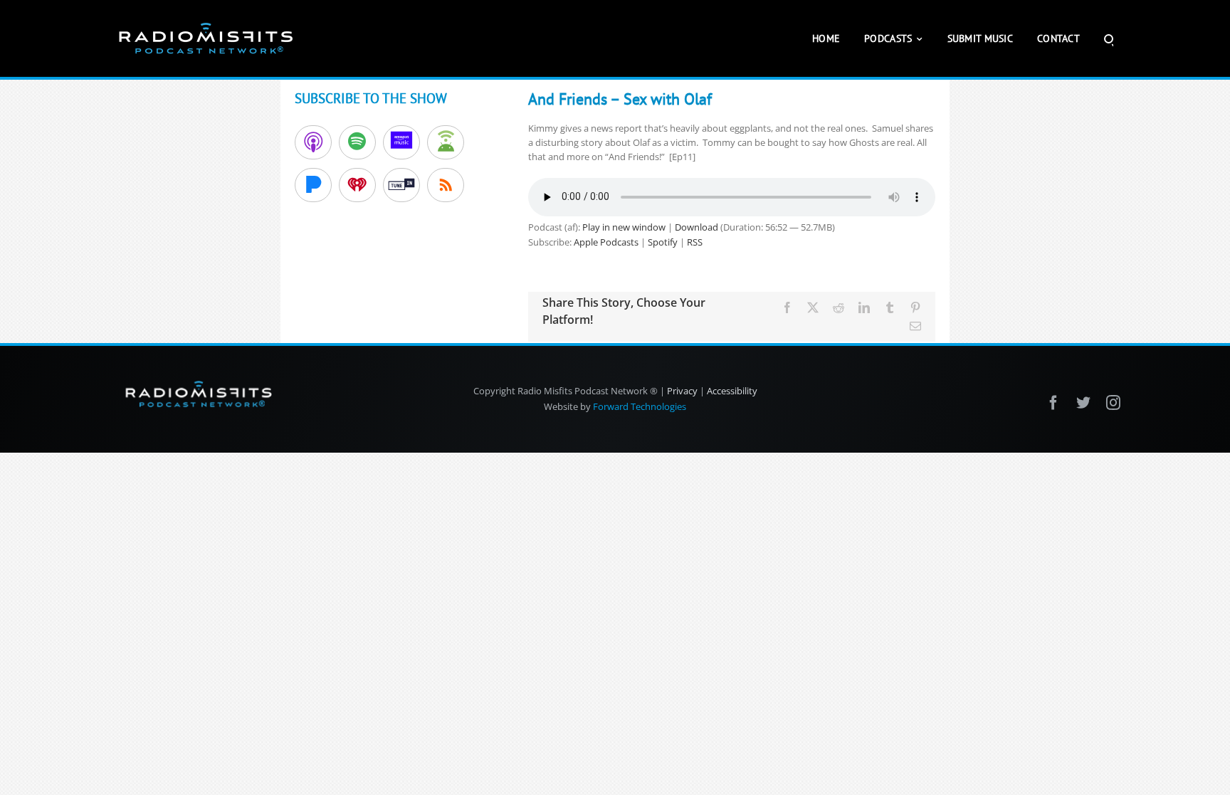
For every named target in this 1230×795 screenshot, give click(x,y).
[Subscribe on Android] (445, 142)
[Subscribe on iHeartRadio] (357, 185)
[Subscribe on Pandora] (313, 185)
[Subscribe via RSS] (445, 185)
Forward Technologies (639, 406)
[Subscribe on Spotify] (357, 142)
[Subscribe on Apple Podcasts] (313, 142)
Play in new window (624, 227)
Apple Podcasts (606, 242)
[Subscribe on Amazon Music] (401, 142)
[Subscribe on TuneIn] (401, 185)
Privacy (682, 390)
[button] (1108, 38)
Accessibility (732, 390)
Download (696, 227)
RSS (695, 242)
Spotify (663, 242)
